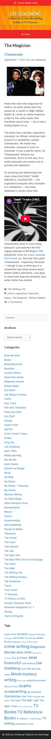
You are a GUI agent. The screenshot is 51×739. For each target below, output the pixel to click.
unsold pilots (21, 724)
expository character (27, 293)
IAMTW (8, 429)
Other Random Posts (16, 503)
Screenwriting (12, 520)
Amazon (22, 634)
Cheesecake (13, 54)
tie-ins (21, 707)
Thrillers (14, 706)
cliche (11, 293)
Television (10, 533)
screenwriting (15, 691)
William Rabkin (37, 297)
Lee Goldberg (25, 14)
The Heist (9, 542)
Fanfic (7, 398)
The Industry (11, 546)
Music (7, 472)
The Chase (10, 537)
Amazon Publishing (37, 634)
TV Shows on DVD (14, 598)
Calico (24, 642)
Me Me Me (10, 459)
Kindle (7, 438)
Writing (8, 611)
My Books (9, 481)
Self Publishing (12, 524)
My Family (10, 490)
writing (30, 724)
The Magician (19, 297)
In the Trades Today (15, 433)
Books (7, 359)
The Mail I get (30, 700)
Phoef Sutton (21, 681)
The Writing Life (16, 289)
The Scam (10, 563)
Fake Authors (37, 653)
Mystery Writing (13, 494)
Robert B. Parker (11, 686)
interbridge (43, 734)
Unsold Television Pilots (17, 603)
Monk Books (11, 464)
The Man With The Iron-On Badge (23, 559)
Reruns (8, 511)
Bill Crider (18, 637)
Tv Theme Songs (34, 719)
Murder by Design (14, 468)
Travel (7, 585)
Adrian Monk (10, 634)
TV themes (22, 718)
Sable (7, 297)
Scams (8, 516)
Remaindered (12, 507)
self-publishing (34, 692)
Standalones (12, 696)
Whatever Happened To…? (19, 607)
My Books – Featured (16, 485)
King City (9, 442)
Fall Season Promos (15, 394)
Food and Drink (13, 412)
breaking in (16, 642)
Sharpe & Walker (13, 529)
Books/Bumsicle (13, 364)
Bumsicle (9, 368)
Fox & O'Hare (19, 657)
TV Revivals (11, 594)
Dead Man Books (14, 377)
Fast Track (10, 403)
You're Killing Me (13, 616)
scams (25, 685)
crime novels (32, 642)
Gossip (8, 420)
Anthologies (8, 638)
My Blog (8, 477)
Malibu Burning (12, 455)
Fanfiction (7, 658)
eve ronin (24, 652)
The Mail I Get (12, 555)
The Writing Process (15, 577)
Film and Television (15, 407)
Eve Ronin (9, 390)
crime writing (16, 646)
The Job (9, 551)
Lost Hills (26, 668)
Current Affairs (12, 372)
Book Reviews (12, 355)
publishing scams (36, 680)
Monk (16, 674)
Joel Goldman (28, 663)
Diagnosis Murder (14, 381)
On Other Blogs (13, 498)
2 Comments (15, 302)
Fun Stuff (9, 416)
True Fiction (11, 590)
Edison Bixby (11, 386)
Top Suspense (12, 581)
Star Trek (27, 696)
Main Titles (10, 451)
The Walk (9, 568)
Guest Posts (11, 425)
